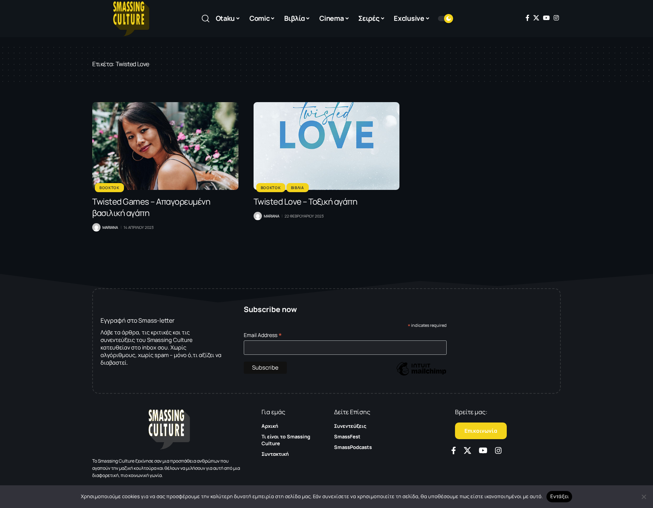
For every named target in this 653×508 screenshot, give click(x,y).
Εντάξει (559, 496)
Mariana (110, 227)
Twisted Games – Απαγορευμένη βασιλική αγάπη (151, 207)
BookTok (109, 187)
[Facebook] (527, 18)
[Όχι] (643, 496)
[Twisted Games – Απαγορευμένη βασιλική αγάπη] (165, 146)
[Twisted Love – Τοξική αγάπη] (327, 146)
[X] (536, 18)
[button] (205, 18)
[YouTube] (546, 18)
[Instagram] (556, 18)
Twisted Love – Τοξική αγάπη (305, 201)
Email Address (263, 335)
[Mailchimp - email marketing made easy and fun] (421, 374)
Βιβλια (297, 187)
